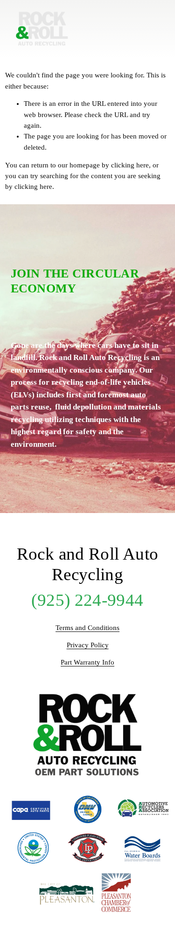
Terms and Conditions (87, 627)
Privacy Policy (88, 645)
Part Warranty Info (87, 662)
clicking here (130, 165)
